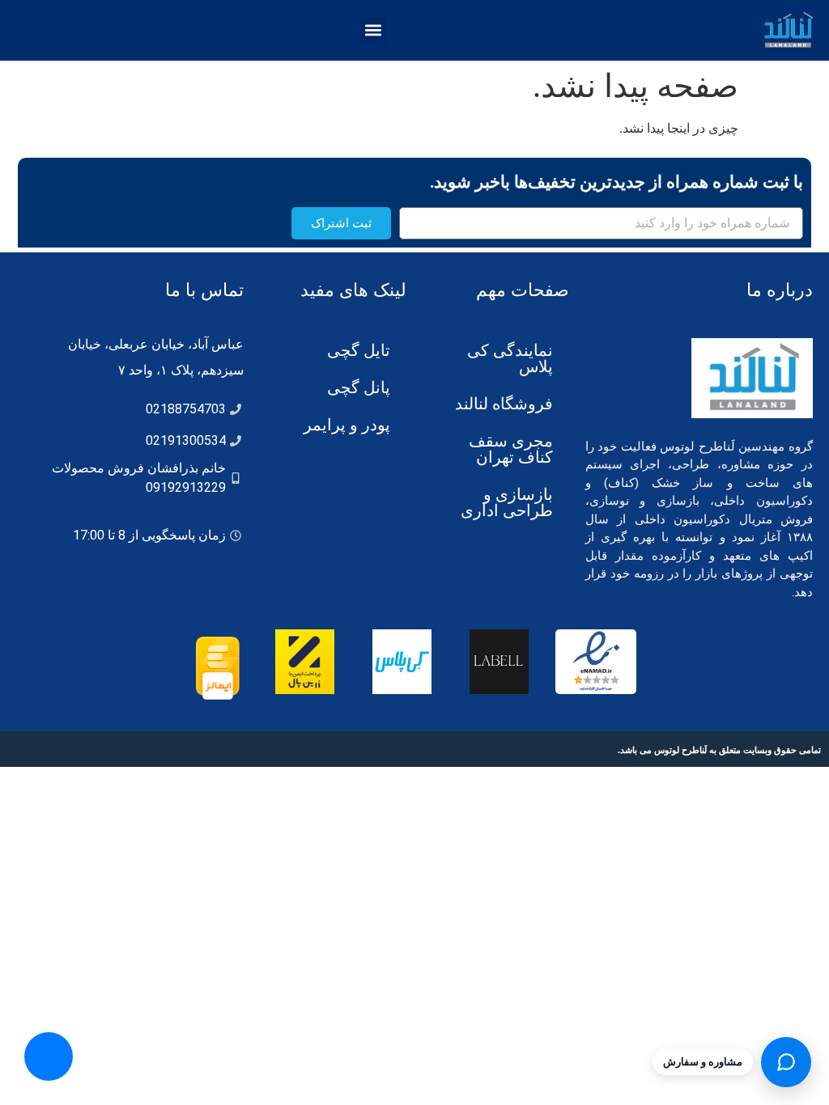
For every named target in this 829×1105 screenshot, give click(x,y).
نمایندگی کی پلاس (510, 358)
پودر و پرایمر (347, 425)
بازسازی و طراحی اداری (507, 502)
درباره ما (779, 290)
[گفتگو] (786, 1062)
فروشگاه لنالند (504, 404)
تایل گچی (358, 350)
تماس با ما (204, 290)
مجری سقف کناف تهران (511, 449)
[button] (372, 30)
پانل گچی (358, 387)
